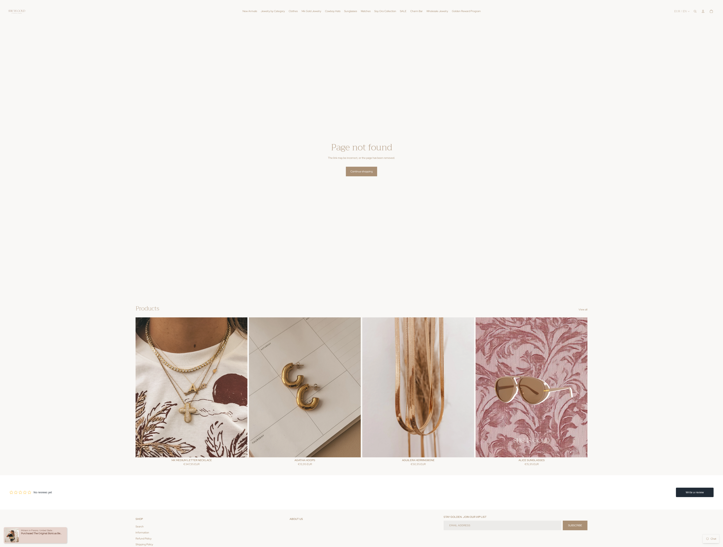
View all (583, 309)
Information (142, 532)
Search (140, 526)
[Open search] (695, 11)
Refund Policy (144, 538)
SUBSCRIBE (575, 525)
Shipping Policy (144, 544)
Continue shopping (361, 171)
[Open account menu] (703, 11)
